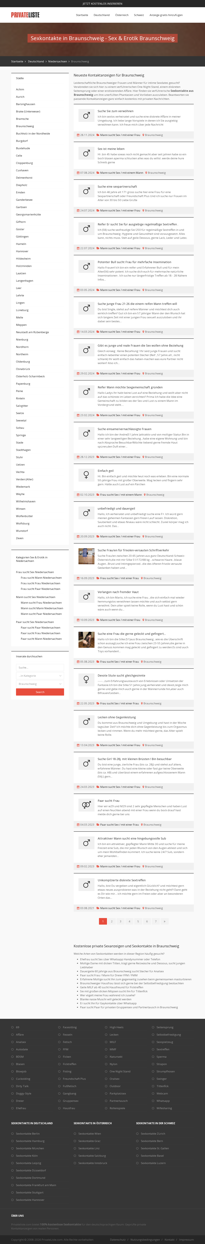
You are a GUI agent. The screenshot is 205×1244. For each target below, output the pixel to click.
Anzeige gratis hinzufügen (166, 15)
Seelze (20, 413)
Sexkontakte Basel (152, 1155)
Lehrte (20, 295)
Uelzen (20, 464)
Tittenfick (162, 1086)
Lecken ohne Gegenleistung (117, 717)
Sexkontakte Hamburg (30, 1141)
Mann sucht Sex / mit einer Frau (120, 135)
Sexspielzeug (165, 1042)
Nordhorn (22, 347)
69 (17, 1027)
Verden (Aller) (24, 479)
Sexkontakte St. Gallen (155, 1148)
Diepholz (21, 185)
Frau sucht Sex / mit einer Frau (119, 578)
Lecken (114, 1034)
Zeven (19, 538)
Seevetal (21, 420)
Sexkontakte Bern (152, 1141)
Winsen (20, 509)
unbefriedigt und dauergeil (116, 508)
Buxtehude (23, 148)
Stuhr (19, 457)
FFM (65, 1049)
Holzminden (24, 266)
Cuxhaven (22, 170)
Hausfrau (69, 1108)
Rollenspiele (117, 1108)
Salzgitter (22, 406)
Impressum (186, 1239)
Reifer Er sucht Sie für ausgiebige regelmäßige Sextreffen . (138, 224)
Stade (19, 442)
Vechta (20, 472)
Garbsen (21, 207)
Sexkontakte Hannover (30, 1200)
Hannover (22, 251)
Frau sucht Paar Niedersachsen (40, 589)
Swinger (162, 1079)
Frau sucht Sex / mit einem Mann (121, 494)
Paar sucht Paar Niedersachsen (40, 627)
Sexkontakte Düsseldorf (31, 1170)
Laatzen (21, 273)
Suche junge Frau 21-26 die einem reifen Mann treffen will (137, 304)
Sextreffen (163, 1049)
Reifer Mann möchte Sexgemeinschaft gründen (130, 387)
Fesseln (67, 1034)
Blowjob (21, 1071)
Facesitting (70, 1027)
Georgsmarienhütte (28, 214)
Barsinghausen (25, 104)
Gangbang (69, 1093)
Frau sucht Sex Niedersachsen (35, 572)
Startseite (82, 15)
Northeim (22, 354)
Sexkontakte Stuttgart (29, 1192)
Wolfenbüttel (24, 516)
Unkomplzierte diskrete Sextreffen (122, 880)
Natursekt (116, 1056)
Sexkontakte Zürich (153, 1133)
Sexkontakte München (30, 1148)
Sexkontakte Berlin (28, 1133)
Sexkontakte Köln (27, 1155)
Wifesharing (164, 1108)
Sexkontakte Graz (89, 1141)
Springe (21, 435)
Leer (18, 288)
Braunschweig (25, 126)
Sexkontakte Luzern (153, 1163)
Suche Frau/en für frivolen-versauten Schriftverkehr (133, 550)
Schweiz (139, 15)
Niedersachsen (57, 61)
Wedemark (23, 486)
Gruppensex (70, 1101)
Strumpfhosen (166, 1071)
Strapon (162, 1064)
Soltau (20, 428)
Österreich (121, 15)
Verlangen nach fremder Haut (118, 592)
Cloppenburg (24, 163)
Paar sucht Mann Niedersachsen (41, 639)
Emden (20, 192)
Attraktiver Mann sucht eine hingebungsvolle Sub (132, 838)
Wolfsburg (22, 523)
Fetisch (67, 1042)
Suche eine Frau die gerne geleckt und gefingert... (132, 634)
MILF (113, 1042)
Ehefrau (21, 1108)
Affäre (20, 1034)
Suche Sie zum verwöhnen (115, 111)
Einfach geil (106, 471)
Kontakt (169, 1239)
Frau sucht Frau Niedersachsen (40, 583)
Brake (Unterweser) (28, 111)
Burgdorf (22, 141)
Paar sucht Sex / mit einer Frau (119, 824)
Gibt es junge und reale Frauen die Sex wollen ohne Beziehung (140, 345)
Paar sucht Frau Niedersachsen (40, 633)
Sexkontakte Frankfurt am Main (36, 1185)
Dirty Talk (22, 1086)
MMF (113, 1049)
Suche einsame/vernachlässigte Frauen (124, 429)
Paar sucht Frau (108, 801)
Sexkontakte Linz (89, 1148)
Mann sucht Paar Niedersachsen (41, 614)
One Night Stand (120, 1071)
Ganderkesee (24, 200)
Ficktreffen (69, 1064)
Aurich (20, 97)
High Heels (116, 1027)
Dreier (20, 1101)
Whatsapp (163, 1101)
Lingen (20, 303)
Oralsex (114, 1079)
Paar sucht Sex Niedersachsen (35, 622)
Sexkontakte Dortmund (30, 1178)
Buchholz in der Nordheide (33, 133)
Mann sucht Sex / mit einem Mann (121, 172)
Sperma (162, 1056)
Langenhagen (24, 280)
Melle (19, 317)
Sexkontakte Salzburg (92, 1155)
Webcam (162, 1093)
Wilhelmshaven (25, 501)
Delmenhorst (24, 177)
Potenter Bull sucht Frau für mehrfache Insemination (134, 262)
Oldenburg (23, 361)
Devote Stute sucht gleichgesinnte (121, 675)
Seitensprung (165, 1027)
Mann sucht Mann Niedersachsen (42, 608)
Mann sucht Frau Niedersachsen (41, 602)
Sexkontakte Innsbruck (92, 1163)
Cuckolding (23, 1079)
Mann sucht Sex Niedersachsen (35, 597)
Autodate (22, 1049)
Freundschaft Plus (74, 1079)
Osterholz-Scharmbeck (30, 376)
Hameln (21, 244)
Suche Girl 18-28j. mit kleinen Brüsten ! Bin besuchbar (135, 759)
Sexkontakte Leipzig (28, 1163)
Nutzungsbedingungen (145, 1239)
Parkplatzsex (118, 1093)
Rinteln (20, 398)
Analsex (21, 1042)
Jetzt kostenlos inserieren (102, 3)
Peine (19, 391)
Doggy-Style (23, 1093)
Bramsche (22, 119)
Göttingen (22, 236)
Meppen (21, 325)
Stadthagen (23, 450)
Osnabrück (23, 369)
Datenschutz (118, 1239)
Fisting (67, 1071)
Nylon (113, 1064)
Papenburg (23, 383)
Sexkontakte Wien (89, 1133)
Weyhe (20, 494)
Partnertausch (119, 1101)
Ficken (67, 1056)
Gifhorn (21, 222)
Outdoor (115, 1086)
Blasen (20, 1064)
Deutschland (102, 15)
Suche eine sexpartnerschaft (117, 186)
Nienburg (22, 339)
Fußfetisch (69, 1086)
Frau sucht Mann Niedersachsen (41, 577)
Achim (20, 89)
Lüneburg (22, 310)
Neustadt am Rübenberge (32, 332)
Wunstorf (22, 531)
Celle (19, 155)
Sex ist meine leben (111, 149)
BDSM (20, 1056)
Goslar (20, 229)
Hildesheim (23, 258)
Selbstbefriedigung (169, 1034)
